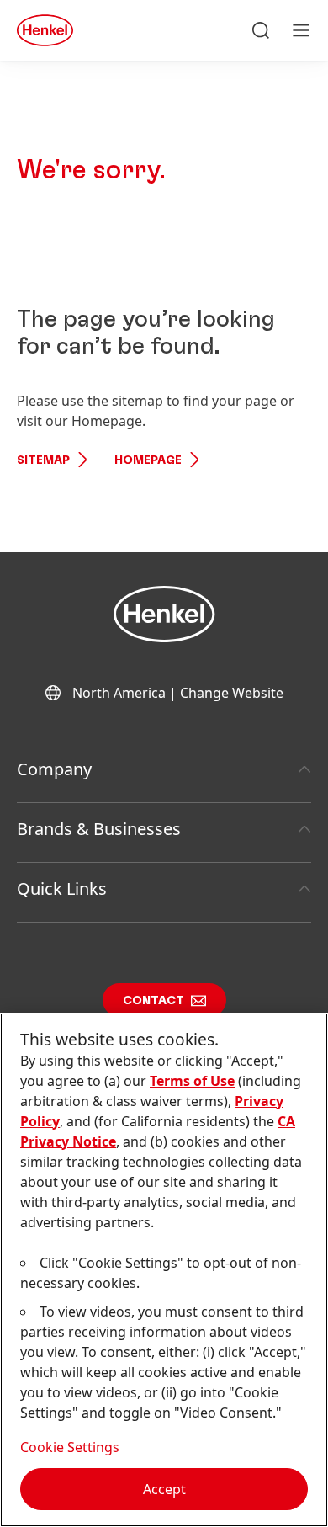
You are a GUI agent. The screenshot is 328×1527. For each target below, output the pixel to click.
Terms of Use (192, 1081)
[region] (164, 1270)
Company (54, 769)
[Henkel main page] (45, 30)
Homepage (148, 460)
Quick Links (62, 888)
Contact (153, 1001)
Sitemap (43, 460)
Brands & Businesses (99, 828)
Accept (164, 1489)
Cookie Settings (69, 1447)
